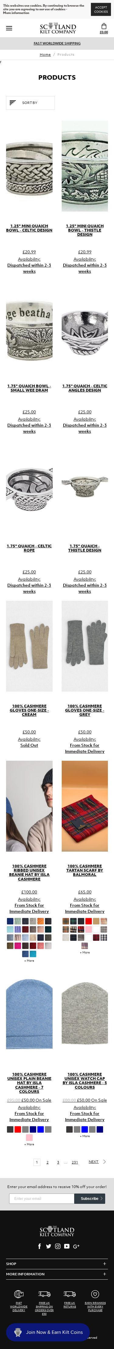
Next (94, 1161)
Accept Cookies (101, 9)
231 (75, 1162)
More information (16, 13)
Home (45, 54)
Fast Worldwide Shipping (57, 43)
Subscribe (89, 1199)
